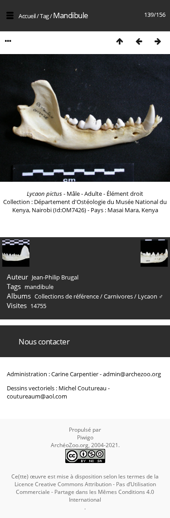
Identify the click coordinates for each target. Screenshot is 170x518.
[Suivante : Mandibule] (157, 41)
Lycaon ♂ (150, 296)
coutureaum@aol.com (37, 396)
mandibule (38, 287)
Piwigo (85, 437)
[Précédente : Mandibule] (138, 41)
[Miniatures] (119, 41)
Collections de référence (66, 296)
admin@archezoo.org (132, 374)
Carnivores (118, 296)
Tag (44, 16)
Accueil (27, 16)
